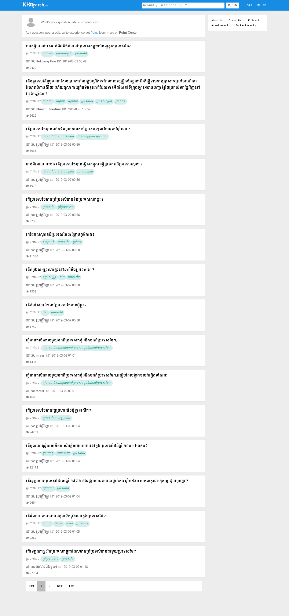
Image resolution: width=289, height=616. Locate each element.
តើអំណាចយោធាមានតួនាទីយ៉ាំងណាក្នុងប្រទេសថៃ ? (66, 516)
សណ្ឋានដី (48, 242)
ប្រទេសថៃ (81, 54)
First (31, 586)
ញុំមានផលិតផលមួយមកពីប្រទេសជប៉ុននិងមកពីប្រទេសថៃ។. (71, 340)
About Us (216, 21)
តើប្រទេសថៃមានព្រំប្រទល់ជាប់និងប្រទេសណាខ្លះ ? (64, 200)
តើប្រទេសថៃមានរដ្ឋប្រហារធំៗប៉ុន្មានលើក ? (58, 410)
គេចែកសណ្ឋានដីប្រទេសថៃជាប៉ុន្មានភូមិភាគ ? (60, 235)
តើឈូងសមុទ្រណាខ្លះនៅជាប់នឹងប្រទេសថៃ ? (60, 270)
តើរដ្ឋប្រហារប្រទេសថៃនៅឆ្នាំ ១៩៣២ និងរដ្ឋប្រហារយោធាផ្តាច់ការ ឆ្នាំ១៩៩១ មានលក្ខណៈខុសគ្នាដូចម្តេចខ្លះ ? (107, 481)
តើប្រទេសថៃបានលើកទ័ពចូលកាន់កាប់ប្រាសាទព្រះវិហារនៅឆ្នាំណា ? (78, 129)
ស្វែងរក (232, 5)
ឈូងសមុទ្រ (49, 277)
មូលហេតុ (48, 453)
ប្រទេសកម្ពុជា (64, 54)
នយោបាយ (63, 453)
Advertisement (219, 25)
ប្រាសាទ (120, 101)
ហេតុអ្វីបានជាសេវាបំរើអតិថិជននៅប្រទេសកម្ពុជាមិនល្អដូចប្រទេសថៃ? (78, 46)
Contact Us (235, 21)
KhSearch (254, 21)
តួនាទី (69, 524)
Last (71, 586)
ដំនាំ (45, 313)
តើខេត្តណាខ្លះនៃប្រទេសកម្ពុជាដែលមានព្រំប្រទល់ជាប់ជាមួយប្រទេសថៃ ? (81, 551)
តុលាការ (47, 101)
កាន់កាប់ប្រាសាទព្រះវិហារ (92, 137)
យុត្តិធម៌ (60, 101)
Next (59, 586)
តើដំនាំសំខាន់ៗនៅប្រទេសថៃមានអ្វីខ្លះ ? (56, 305)
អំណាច (47, 524)
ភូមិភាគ (77, 242)
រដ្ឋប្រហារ (48, 488)
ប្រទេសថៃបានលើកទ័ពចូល (58, 137)
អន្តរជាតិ (73, 101)
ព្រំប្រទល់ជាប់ (65, 207)
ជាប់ (61, 277)
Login (248, 5)
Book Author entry (245, 25)
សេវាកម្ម (47, 54)
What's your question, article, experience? (69, 22)
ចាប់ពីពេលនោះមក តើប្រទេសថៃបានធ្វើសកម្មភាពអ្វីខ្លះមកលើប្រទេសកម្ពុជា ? (84, 164)
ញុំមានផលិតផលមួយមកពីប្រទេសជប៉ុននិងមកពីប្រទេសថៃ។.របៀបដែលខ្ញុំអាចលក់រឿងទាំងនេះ (97, 375)
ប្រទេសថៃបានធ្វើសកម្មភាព (58, 172)
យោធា (59, 524)
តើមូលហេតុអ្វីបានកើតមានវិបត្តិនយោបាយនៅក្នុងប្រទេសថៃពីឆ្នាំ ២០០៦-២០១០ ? (86, 446)
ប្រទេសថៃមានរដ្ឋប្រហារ (56, 418)
